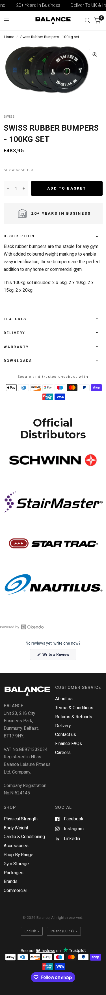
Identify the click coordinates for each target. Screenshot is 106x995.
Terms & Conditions (74, 707)
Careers (63, 752)
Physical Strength (21, 819)
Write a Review (57, 656)
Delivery (14, 333)
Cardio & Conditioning (24, 836)
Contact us (65, 734)
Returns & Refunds (73, 716)
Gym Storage (16, 863)
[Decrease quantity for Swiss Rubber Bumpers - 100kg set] (8, 188)
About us (64, 698)
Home (9, 36)
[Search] (87, 20)
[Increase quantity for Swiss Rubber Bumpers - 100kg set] (24, 188)
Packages (13, 872)
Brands (11, 881)
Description (19, 236)
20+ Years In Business (34, 5)
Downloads (18, 361)
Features (15, 319)
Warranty (16, 347)
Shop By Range (18, 854)
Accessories (16, 845)
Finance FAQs (68, 743)
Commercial (15, 890)
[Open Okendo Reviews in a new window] (22, 627)
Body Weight (16, 828)
